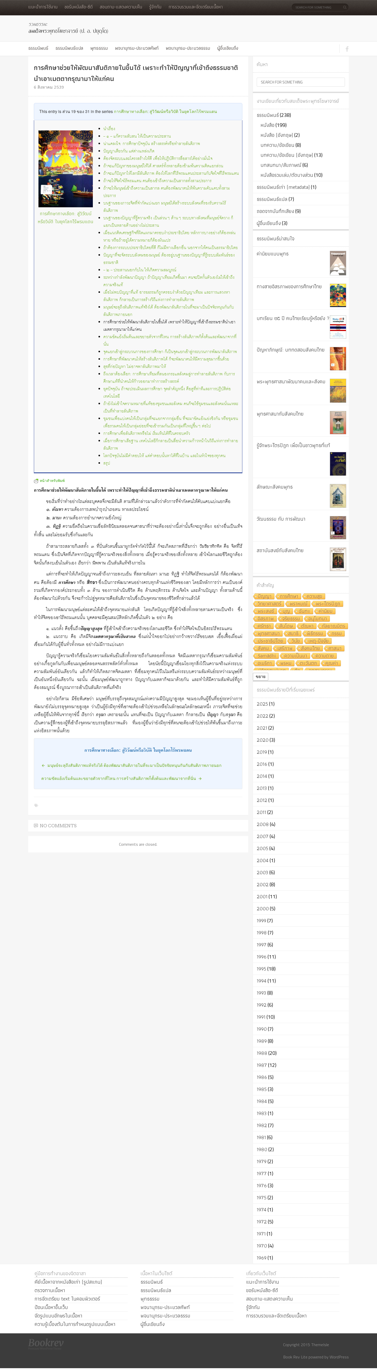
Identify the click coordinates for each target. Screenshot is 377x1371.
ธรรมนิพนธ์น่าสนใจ (275, 238)
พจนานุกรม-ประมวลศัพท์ (136, 48)
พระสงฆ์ (266, 611)
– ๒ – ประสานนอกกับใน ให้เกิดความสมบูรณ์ (139, 270)
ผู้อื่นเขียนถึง (227, 48)
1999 (261, 920)
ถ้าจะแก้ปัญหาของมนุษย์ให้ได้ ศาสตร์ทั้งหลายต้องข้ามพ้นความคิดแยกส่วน (163, 166)
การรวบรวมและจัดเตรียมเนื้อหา (195, 7)
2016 (262, 764)
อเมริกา (265, 663)
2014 (262, 776)
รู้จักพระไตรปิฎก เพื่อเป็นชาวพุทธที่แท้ (293, 445)
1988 (262, 1053)
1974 (261, 1209)
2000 (263, 908)
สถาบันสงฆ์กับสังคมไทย (280, 550)
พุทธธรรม (99, 48)
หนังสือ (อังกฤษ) (277, 135)
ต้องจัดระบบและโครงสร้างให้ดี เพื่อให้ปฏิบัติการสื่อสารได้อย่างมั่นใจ (157, 158)
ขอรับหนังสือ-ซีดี (79, 7)
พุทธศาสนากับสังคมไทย (280, 414)
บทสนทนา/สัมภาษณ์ (281, 165)
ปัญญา (265, 596)
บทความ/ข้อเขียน (277, 145)
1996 (261, 957)
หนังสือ (267, 125)
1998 (262, 933)
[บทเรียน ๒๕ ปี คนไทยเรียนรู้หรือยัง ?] (338, 327)
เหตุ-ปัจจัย (319, 641)
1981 (261, 1137)
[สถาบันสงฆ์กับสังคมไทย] (338, 559)
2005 (262, 848)
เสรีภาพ (285, 648)
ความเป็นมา (295, 656)
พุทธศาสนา (269, 634)
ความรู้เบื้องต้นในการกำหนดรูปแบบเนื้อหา (75, 1324)
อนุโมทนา (318, 619)
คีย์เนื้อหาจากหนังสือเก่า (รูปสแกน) (68, 1282)
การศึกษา (289, 596)
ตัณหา (307, 626)
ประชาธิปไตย (270, 641)
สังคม (263, 648)
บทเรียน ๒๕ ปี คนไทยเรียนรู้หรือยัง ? (293, 318)
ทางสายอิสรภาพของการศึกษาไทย (289, 286)
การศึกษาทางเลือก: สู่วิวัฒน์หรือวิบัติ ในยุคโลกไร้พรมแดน (165, 111)
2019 (262, 752)
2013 (262, 788)
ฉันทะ (304, 611)
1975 (261, 1197)
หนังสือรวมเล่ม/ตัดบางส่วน (287, 175)
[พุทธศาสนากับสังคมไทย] (338, 422)
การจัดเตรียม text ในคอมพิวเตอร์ (67, 1299)
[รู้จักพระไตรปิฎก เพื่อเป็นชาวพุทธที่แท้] (338, 464)
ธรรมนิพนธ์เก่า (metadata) (283, 187)
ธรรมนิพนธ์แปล (69, 48)
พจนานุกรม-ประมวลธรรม (188, 48)
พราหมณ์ (298, 604)
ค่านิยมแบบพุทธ (273, 254)
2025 (262, 704)
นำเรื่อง (109, 129)
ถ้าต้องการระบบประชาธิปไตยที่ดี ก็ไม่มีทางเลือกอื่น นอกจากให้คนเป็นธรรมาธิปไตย (170, 248)
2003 (262, 872)
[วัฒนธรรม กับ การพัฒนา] (338, 527)
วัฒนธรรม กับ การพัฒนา (281, 519)
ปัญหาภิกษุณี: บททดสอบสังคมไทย (291, 350)
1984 (262, 1101)
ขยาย (260, 676)
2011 (261, 812)
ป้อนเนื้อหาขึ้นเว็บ (51, 1307)
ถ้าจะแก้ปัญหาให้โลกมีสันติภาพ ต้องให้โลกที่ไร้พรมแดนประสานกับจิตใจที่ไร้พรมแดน (171, 173)
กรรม (337, 634)
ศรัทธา (264, 626)
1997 (261, 945)
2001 (262, 896)
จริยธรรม (291, 619)
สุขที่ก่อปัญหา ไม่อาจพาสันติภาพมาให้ (134, 366)
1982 (262, 1125)
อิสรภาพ (266, 619)
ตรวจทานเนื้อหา (50, 1290)
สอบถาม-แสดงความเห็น (121, 7)
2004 (263, 860)
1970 (262, 1246)
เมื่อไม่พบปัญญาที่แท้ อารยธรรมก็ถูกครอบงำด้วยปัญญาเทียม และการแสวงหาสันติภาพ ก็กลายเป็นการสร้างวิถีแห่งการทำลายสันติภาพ (166, 296)
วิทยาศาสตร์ (269, 604)
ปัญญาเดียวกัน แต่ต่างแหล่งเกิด (128, 151)
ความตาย (325, 656)
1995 (261, 969)
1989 (262, 1041)
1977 (262, 1173)
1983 (262, 1113)
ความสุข (314, 596)
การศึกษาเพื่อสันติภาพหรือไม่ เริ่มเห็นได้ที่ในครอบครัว (146, 433)
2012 (262, 800)
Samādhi (267, 656)
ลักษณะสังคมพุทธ (275, 487)
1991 (261, 1017)
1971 (261, 1234)
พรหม (286, 663)
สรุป (106, 463)
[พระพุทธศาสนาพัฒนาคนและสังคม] (338, 391)
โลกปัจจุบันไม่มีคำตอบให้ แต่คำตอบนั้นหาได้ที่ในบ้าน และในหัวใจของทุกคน (164, 456)
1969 (261, 1258)
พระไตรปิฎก (328, 604)
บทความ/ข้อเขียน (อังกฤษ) (287, 155)
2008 (263, 824)
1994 (261, 981)
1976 (262, 1185)
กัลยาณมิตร (333, 626)
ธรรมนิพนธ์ (38, 48)
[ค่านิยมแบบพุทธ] (338, 263)
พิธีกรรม (315, 634)
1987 (262, 1065)
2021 (262, 728)
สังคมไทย (310, 648)
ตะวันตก (308, 663)
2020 (263, 740)
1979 (261, 1161)
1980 (262, 1149)
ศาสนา (335, 648)
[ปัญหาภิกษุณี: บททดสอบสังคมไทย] (338, 358)
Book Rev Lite (295, 1357)
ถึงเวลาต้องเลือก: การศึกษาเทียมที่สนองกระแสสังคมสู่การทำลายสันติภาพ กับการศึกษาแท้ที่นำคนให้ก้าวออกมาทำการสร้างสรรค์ (169, 377)
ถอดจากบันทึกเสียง (275, 211)
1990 (262, 1029)
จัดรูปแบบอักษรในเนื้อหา (58, 1316)
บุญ (286, 611)
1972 (262, 1222)
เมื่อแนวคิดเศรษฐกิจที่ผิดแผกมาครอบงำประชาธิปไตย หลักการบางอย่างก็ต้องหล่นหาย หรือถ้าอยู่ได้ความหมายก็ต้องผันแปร (169, 236)
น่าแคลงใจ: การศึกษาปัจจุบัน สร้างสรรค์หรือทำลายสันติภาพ (151, 144)
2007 (263, 836)
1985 (262, 1089)
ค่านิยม (326, 611)
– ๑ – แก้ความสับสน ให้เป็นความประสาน (137, 136)
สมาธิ (293, 634)
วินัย (296, 641)
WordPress (339, 1357)
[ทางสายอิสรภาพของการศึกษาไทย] (338, 295)
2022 (262, 716)
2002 (263, 884)
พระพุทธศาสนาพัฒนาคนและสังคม (291, 381)
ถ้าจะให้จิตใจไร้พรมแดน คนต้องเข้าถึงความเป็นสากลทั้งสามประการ (157, 181)
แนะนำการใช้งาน (42, 7)
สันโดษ (286, 626)
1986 (262, 1077)
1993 (261, 993)
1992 (261, 1005)
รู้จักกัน (155, 7)
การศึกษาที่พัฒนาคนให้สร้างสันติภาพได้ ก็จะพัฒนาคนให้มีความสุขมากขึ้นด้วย (166, 359)
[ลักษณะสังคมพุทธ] (338, 496)
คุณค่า (331, 663)
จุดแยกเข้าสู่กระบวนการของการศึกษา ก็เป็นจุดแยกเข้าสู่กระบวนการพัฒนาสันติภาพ (170, 352)
